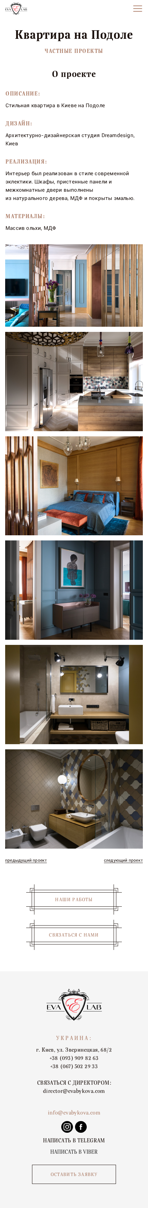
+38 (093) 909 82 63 (74, 1058)
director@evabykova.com (74, 1091)
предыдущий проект (26, 860)
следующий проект (123, 860)
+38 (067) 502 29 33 (74, 1066)
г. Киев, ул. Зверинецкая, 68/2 (74, 1050)
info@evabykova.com (74, 1113)
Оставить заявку (74, 1174)
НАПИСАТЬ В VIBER (74, 1152)
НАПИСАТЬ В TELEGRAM (74, 1141)
